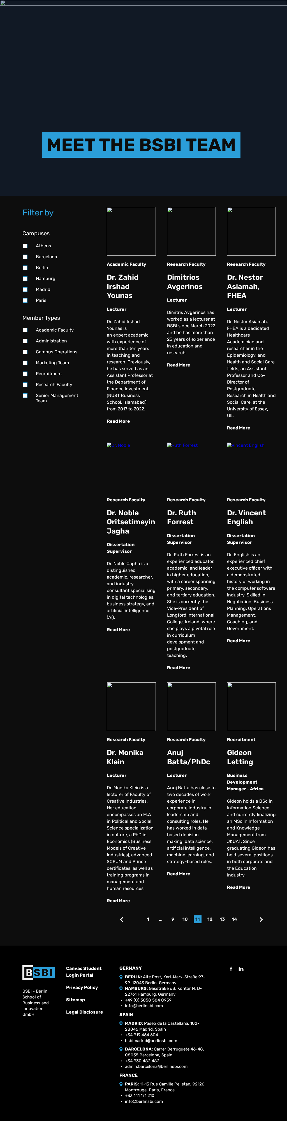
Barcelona (46, 256)
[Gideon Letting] (251, 706)
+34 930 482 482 (142, 1060)
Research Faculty (54, 384)
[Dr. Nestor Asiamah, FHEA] (251, 231)
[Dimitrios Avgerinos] (191, 231)
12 (209, 919)
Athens (43, 245)
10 (185, 919)
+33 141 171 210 (139, 1095)
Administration (51, 341)
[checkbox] (25, 246)
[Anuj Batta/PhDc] (191, 706)
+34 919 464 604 (141, 1034)
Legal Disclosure (84, 1012)
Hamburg (45, 278)
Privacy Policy (82, 987)
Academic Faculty (55, 330)
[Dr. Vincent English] (251, 467)
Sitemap (75, 999)
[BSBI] (38, 972)
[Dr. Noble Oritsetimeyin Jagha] (131, 467)
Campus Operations (56, 351)
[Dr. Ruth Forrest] (191, 467)
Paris (41, 300)
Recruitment (49, 373)
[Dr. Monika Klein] (131, 706)
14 (234, 919)
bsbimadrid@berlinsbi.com (151, 1040)
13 (222, 919)
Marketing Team (52, 362)
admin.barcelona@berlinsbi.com (156, 1066)
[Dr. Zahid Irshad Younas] (131, 231)
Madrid (43, 289)
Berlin (42, 267)
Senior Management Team (57, 398)
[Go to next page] (261, 919)
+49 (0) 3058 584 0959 (148, 1000)
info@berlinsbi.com (144, 1005)
